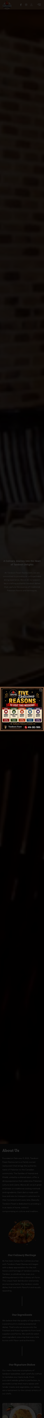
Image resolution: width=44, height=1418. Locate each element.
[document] (22, 709)
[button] (41, 690)
